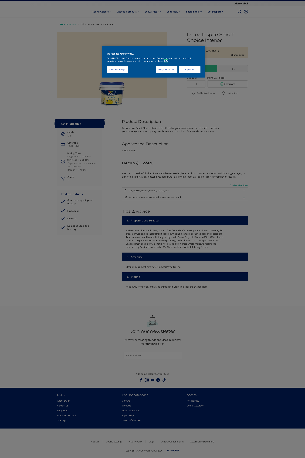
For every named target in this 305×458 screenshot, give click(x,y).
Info (166, 61)
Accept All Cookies (167, 69)
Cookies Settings (117, 69)
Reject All (189, 69)
